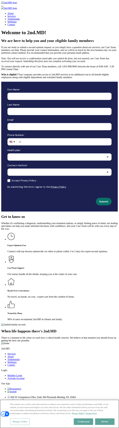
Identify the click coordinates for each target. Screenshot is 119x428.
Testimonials (13, 19)
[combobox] (59, 157)
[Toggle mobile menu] (2, 6)
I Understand (83, 421)
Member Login (14, 375)
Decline (104, 421)
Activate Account (15, 378)
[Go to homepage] (9, 2)
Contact (11, 24)
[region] (59, 414)
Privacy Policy (58, 186)
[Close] (114, 404)
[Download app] (14, 388)
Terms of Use (91, 413)
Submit (103, 201)
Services (11, 16)
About (10, 13)
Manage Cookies (20, 421)
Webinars (12, 21)
